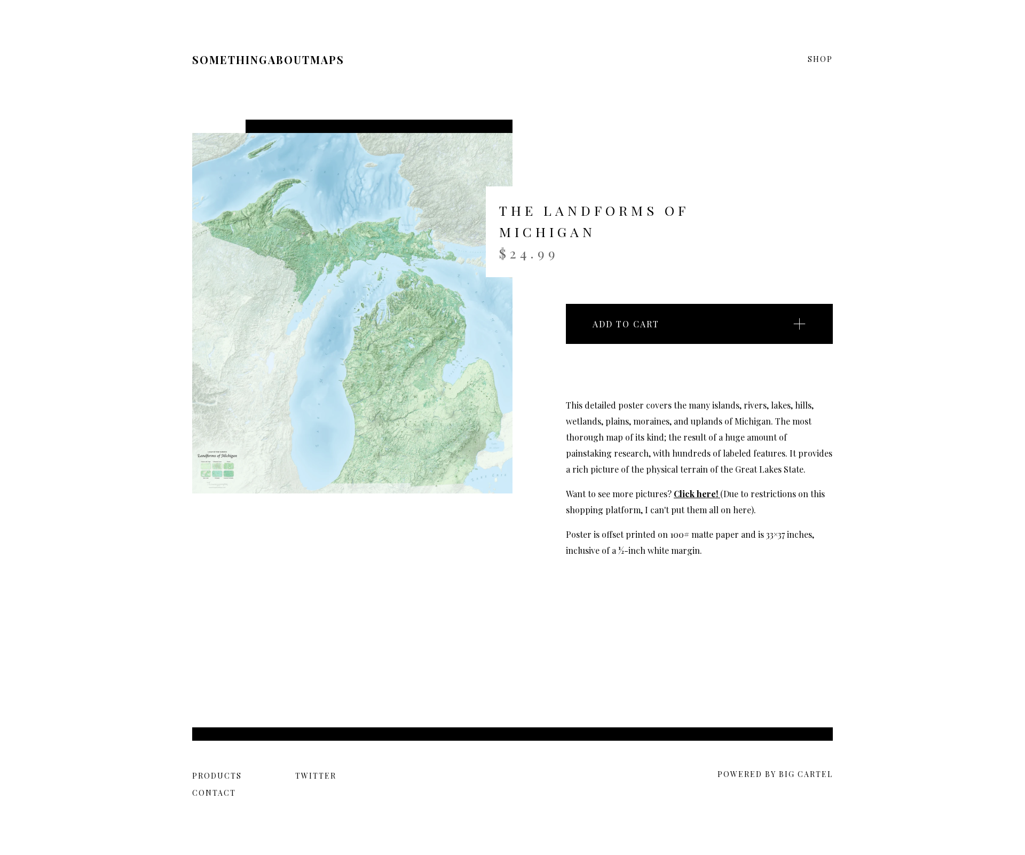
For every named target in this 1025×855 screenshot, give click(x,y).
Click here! (697, 493)
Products (217, 776)
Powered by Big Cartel (775, 774)
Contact (214, 793)
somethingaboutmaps (268, 59)
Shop (820, 60)
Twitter (315, 776)
